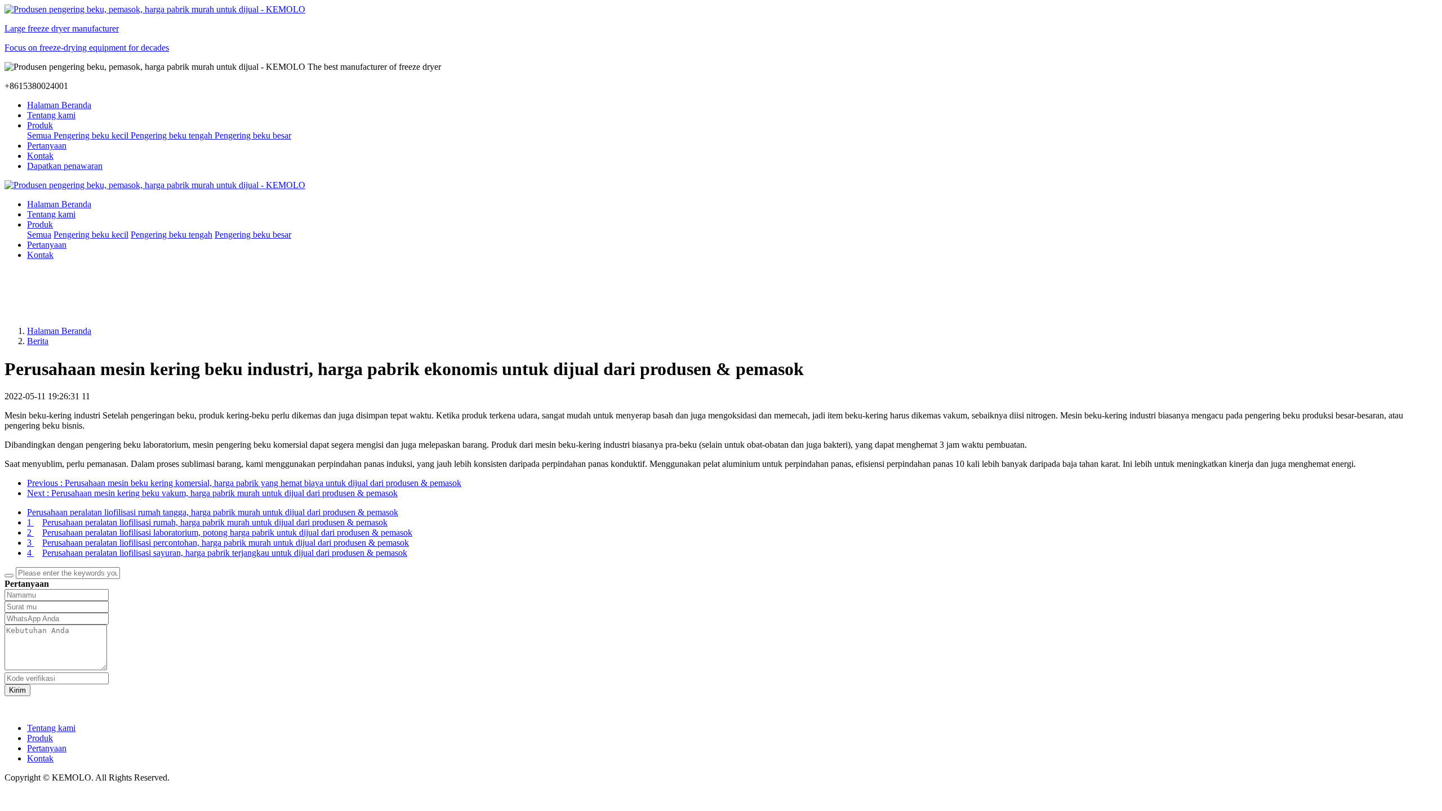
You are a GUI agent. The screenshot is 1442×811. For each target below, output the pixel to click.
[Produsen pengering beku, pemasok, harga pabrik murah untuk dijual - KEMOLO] (721, 185)
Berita (37, 341)
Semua (40, 135)
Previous (244, 483)
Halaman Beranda (59, 105)
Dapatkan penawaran (65, 166)
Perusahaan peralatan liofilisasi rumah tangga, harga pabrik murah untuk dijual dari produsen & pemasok (212, 512)
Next (212, 493)
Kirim (17, 690)
